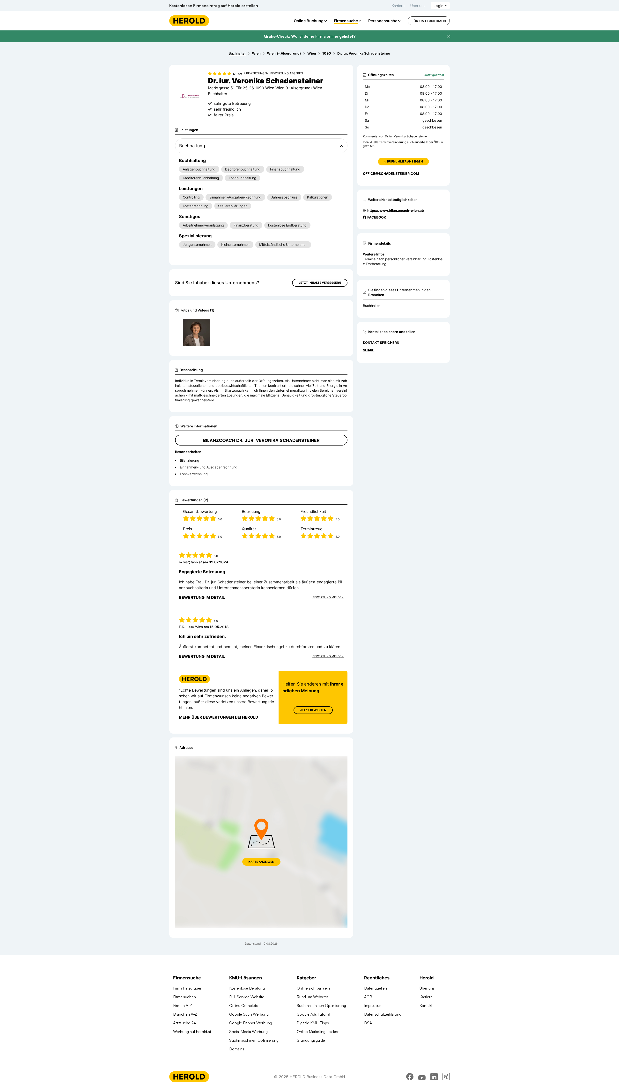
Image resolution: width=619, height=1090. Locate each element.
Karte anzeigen (261, 862)
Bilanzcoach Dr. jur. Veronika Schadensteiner (261, 440)
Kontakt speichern (381, 342)
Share (368, 350)
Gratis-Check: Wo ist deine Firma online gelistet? (309, 36)
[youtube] (422, 1076)
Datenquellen (375, 988)
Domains (236, 1049)
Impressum (373, 1005)
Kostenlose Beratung (247, 988)
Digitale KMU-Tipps (313, 1022)
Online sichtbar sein (313, 988)
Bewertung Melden (328, 597)
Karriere (398, 5)
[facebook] (409, 1076)
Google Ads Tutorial (313, 1014)
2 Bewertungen (256, 73)
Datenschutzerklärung (382, 1014)
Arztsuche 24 (184, 1022)
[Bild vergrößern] (206, 324)
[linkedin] (434, 1076)
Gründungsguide (311, 1040)
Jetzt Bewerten (313, 710)
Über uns (417, 5)
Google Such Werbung (249, 1014)
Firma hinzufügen (187, 988)
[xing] (446, 1076)
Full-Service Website (246, 996)
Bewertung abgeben (286, 73)
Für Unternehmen (429, 21)
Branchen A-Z (185, 1014)
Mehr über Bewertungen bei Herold (218, 717)
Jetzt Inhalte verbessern (319, 282)
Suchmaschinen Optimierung (254, 1040)
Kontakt (426, 1005)
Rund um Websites (313, 996)
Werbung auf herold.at (192, 1031)
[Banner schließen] (449, 36)
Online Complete (243, 1005)
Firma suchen (184, 996)
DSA (368, 1022)
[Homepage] (189, 20)
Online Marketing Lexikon (318, 1031)
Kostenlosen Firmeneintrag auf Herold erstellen (213, 5)
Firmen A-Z (182, 1005)
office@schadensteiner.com (391, 173)
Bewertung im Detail (202, 597)
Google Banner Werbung (250, 1022)
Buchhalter (371, 306)
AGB (368, 996)
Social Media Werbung (248, 1031)
